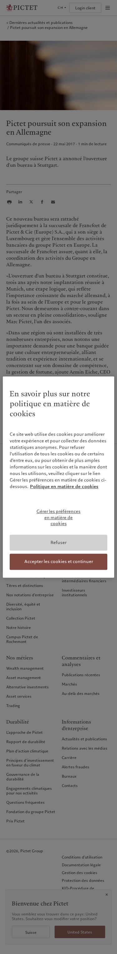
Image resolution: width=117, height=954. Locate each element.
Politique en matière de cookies (64, 486)
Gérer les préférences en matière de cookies (58, 517)
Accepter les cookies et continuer (58, 562)
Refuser (58, 542)
